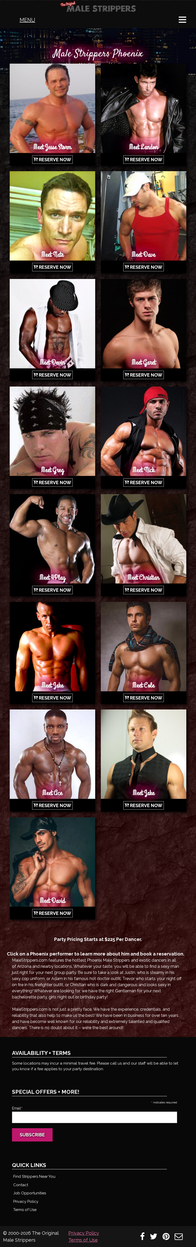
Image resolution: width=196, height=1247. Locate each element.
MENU (27, 20)
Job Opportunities (29, 1193)
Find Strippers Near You (34, 1176)
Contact (20, 1185)
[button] (182, 20)
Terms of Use (24, 1209)
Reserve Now (55, 159)
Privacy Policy (25, 1201)
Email (17, 1108)
